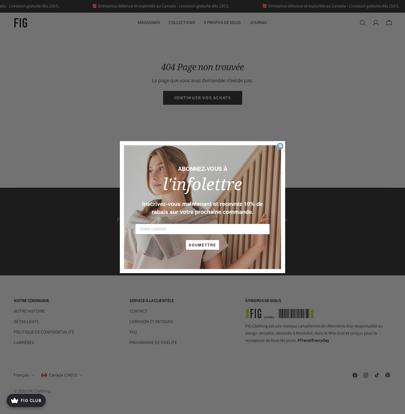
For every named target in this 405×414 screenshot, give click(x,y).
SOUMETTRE (202, 245)
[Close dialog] (280, 146)
